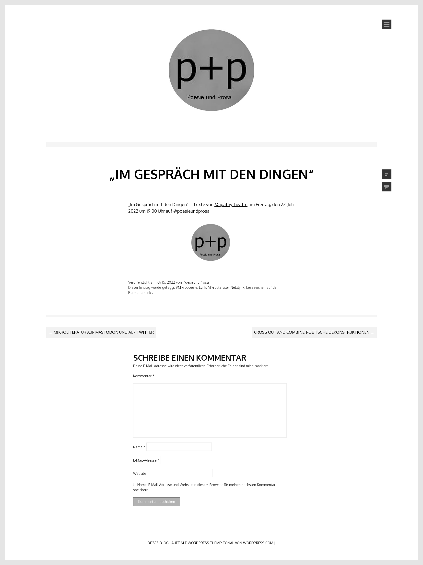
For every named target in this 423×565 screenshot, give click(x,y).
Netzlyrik (237, 287)
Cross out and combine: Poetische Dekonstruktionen (314, 332)
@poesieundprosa (191, 211)
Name (139, 447)
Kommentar (143, 376)
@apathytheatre (230, 204)
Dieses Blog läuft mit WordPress (178, 543)
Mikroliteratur (218, 287)
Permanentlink (140, 292)
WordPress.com (258, 543)
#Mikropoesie (186, 287)
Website (139, 473)
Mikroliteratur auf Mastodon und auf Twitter (101, 332)
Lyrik (202, 287)
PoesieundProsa (196, 282)
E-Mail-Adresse (146, 460)
